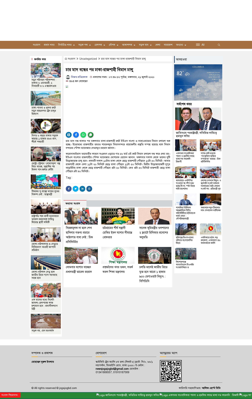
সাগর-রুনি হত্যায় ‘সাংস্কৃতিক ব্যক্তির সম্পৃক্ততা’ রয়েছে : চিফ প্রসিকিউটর (210, 157)
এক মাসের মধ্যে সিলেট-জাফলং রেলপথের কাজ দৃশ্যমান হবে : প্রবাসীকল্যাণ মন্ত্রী (44, 304)
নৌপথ (112, 44)
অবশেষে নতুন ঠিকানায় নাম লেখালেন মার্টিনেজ (211, 209)
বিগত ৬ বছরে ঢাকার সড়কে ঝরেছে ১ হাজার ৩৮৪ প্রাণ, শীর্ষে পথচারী (45, 138)
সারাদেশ (168, 44)
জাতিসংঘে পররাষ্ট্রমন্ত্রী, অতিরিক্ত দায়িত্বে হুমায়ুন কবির (196, 134)
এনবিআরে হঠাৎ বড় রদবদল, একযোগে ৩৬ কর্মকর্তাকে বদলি (210, 240)
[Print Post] (69, 135)
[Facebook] (69, 189)
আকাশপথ (127, 44)
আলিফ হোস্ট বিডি (210, 388)
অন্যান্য (179, 44)
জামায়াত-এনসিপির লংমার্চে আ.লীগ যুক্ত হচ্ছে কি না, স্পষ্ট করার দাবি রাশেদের (185, 184)
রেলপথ (98, 44)
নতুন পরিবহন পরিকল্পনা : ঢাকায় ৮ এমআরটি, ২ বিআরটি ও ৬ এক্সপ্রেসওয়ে (44, 83)
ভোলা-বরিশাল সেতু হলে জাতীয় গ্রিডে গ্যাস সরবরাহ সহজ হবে (44, 275)
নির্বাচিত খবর (65, 44)
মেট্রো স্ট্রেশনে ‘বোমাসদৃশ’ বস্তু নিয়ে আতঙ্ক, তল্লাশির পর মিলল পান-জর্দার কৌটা (46, 166)
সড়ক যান (143, 44)
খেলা (157, 44)
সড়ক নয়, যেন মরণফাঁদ (43, 330)
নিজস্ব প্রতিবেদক (79, 77)
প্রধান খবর (49, 44)
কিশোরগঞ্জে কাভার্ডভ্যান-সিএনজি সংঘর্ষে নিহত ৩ (185, 264)
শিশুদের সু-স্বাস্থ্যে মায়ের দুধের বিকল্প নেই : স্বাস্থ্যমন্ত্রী (45, 193)
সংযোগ (71, 58)
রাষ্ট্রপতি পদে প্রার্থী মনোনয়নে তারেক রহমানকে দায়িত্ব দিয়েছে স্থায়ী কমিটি (45, 219)
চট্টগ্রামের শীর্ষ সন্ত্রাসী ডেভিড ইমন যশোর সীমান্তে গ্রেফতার (117, 232)
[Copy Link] (90, 135)
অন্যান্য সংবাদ (72, 203)
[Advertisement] (87, 20)
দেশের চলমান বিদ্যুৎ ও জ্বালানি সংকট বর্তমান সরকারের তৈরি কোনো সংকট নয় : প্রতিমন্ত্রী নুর (211, 184)
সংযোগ (36, 44)
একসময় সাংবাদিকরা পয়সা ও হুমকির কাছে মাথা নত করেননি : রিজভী (185, 157)
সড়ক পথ (83, 44)
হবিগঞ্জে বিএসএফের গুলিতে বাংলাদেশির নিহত (184, 240)
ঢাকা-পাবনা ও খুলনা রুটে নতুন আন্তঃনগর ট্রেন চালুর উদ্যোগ (44, 110)
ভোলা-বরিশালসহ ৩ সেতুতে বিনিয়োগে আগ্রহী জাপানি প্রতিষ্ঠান (45, 247)
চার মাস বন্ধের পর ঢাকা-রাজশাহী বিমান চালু (123, 58)
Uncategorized (88, 58)
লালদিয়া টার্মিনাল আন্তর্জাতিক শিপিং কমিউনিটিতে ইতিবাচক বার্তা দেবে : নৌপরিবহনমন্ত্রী (185, 213)
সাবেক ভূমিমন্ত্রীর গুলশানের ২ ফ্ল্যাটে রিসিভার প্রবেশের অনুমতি (154, 232)
